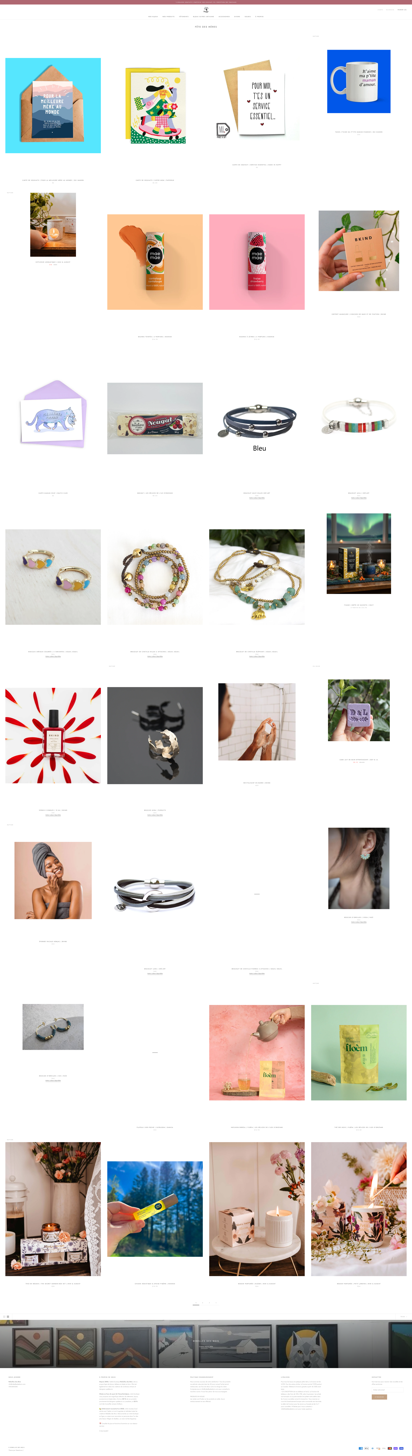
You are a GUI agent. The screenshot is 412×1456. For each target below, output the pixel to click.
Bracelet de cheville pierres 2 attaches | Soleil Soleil (257, 969)
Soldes (248, 17)
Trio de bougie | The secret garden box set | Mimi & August (53, 1284)
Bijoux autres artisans (203, 17)
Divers (237, 17)
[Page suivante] (216, 1302)
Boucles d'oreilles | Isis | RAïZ (53, 1076)
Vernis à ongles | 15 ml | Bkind (53, 810)
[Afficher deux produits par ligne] (4, 1317)
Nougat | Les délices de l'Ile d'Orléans (155, 493)
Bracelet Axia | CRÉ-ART (358, 493)
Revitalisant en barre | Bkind (257, 783)
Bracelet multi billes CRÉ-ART (257, 493)
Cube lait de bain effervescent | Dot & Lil (359, 760)
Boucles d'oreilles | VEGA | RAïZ (358, 917)
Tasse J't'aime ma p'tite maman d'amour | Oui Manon (359, 132)
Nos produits (169, 17)
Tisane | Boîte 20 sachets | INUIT (359, 605)
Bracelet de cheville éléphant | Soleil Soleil (257, 652)
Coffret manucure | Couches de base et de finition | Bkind (359, 314)
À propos (259, 17)
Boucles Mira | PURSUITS (155, 810)
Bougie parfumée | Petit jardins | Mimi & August (359, 1284)
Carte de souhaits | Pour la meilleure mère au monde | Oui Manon (53, 180)
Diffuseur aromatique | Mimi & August (53, 262)
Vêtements (184, 17)
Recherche (390, 10)
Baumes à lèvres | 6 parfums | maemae (256, 337)
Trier (403, 1317)
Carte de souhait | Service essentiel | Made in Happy (257, 165)
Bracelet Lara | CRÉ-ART (155, 969)
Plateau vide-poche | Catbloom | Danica (155, 1127)
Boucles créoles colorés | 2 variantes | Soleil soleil (53, 652)
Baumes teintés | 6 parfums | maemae (155, 337)
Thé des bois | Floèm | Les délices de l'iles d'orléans (359, 1127)
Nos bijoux (153, 17)
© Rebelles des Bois (17, 1447)
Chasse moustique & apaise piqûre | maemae (155, 1284)
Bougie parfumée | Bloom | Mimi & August (257, 1284)
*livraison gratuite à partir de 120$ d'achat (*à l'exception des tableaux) (206, 2)
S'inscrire (379, 1397)
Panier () (402, 10)
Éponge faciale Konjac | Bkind (53, 941)
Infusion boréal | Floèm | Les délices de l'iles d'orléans (257, 1127)
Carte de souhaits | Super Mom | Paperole (155, 180)
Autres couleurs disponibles (257, 498)
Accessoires (224, 17)
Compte (380, 10)
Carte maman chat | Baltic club (53, 493)
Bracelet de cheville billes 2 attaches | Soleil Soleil (155, 652)
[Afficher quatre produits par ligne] (8, 1317)
